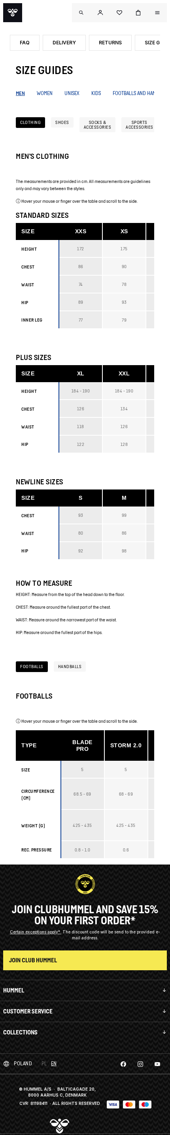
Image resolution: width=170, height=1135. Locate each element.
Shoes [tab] (62, 122)
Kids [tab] (96, 93)
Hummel (13, 990)
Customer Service (28, 1011)
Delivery (64, 43)
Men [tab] (20, 93)
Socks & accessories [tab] (97, 124)
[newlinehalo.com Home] (12, 12)
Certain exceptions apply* (35, 931)
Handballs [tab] (70, 666)
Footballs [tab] (31, 666)
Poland (23, 1063)
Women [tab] (45, 93)
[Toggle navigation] (81, 12)
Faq (25, 43)
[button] (100, 12)
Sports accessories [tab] (139, 124)
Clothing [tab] (30, 122)
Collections (20, 1032)
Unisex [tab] (71, 93)
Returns (110, 43)
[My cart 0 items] (138, 12)
